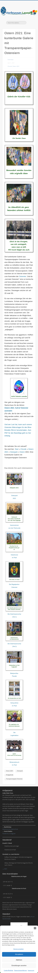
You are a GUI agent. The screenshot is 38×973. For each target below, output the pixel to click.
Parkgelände (9, 775)
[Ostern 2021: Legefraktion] (14, 730)
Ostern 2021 (15, 66)
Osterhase (10, 59)
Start (17, 449)
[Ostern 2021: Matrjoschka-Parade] (14, 670)
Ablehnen (19, 960)
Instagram (12, 833)
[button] (35, 928)
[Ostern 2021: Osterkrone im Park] (14, 552)
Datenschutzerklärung (20, 970)
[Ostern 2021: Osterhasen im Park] (14, 611)
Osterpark (14, 452)
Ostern (22, 452)
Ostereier (22, 276)
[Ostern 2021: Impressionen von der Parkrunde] (14, 522)
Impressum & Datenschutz (10, 829)
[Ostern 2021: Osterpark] (14, 493)
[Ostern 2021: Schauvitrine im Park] (14, 700)
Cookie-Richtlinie (8, 970)
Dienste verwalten (18, 949)
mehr (4, 869)
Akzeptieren (19, 954)
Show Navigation (31, 18)
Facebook (5, 833)
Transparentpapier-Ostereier (14, 779)
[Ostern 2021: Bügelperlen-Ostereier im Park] (14, 581)
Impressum (31, 970)
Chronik (10, 66)
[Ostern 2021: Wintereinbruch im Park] (14, 759)
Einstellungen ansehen (19, 965)
